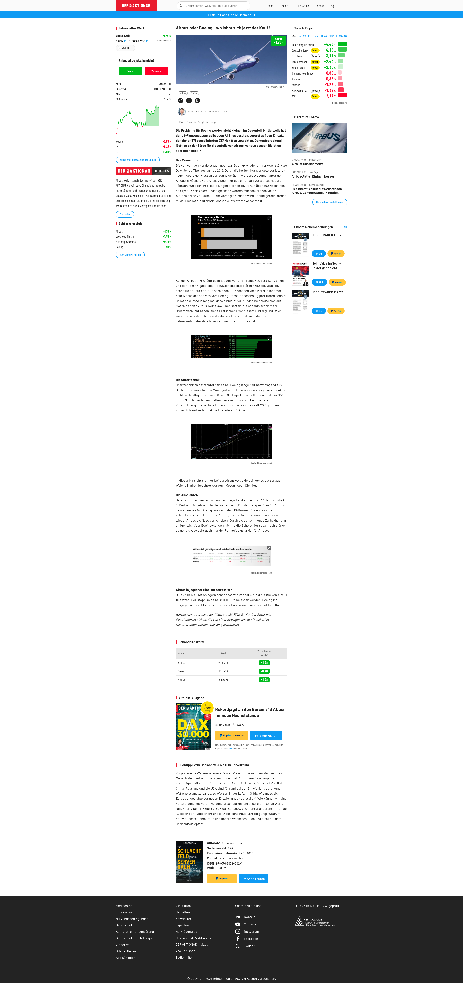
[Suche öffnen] (181, 5)
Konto (231, 748)
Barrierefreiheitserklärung (135, 931)
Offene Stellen (126, 951)
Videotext (123, 945)
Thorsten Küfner (218, 111)
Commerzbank (299, 62)
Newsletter (183, 919)
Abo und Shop (185, 951)
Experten (182, 925)
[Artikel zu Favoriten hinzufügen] (197, 100)
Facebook (251, 939)
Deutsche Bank (300, 50)
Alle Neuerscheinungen (341, 227)
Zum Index (125, 214)
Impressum (124, 912)
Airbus (183, 93)
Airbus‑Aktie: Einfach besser (313, 176)
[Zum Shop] (270, 5)
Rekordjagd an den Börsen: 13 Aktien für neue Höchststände (250, 712)
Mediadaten (124, 906)
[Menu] (344, 5)
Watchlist (126, 48)
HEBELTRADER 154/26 (328, 292)
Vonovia (296, 79)
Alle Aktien (183, 906)
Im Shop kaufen (266, 735)
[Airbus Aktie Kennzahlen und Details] (143, 119)
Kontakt (250, 917)
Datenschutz (125, 925)
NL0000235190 (137, 40)
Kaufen (130, 71)
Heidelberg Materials (303, 45)
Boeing (194, 93)
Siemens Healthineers (304, 73)
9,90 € (319, 253)
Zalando (296, 85)
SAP (294, 96)
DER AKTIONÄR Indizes (191, 944)
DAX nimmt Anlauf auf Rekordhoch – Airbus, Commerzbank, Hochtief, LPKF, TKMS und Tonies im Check (318, 190)
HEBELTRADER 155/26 (327, 235)
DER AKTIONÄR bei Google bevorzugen (197, 122)
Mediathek (182, 912)
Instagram (251, 931)
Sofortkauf (238, 735)
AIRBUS (181, 680)
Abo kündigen (125, 957)
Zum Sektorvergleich (130, 254)
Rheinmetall (298, 67)
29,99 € (319, 282)
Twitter (249, 946)
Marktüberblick (186, 931)
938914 (120, 40)
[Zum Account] (285, 5)
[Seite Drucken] (189, 100)
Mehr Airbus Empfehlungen (329, 202)
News (314, 50)
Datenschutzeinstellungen (135, 938)
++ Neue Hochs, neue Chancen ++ (231, 15)
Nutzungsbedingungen (132, 919)
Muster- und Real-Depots (193, 938)
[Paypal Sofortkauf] (222, 878)
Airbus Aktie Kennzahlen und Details (138, 159)
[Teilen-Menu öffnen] (180, 100)
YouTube (250, 924)
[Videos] (320, 5)
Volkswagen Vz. (300, 90)
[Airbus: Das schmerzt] (319, 138)
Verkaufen (156, 71)
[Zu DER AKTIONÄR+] (303, 5)
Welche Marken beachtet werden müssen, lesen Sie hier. (216, 485)
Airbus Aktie (123, 36)
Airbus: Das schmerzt (307, 164)
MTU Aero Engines (300, 56)
